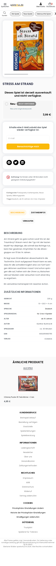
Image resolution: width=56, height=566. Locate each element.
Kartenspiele (32, 192)
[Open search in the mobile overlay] (4, 14)
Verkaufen (28, 221)
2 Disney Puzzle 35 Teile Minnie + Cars (19, 397)
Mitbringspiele (19, 195)
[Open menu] (5, 4)
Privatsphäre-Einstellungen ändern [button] (28, 508)
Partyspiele (22, 192)
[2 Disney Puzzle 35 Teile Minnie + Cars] (28, 383)
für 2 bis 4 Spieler (38, 199)
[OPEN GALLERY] (28, 45)
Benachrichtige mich (28, 146)
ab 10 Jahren (24, 199)
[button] (9, 162)
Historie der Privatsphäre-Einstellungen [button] (28, 512)
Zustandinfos (38, 212)
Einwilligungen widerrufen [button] (28, 517)
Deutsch (15, 199)
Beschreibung (17, 212)
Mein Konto (40, 6)
